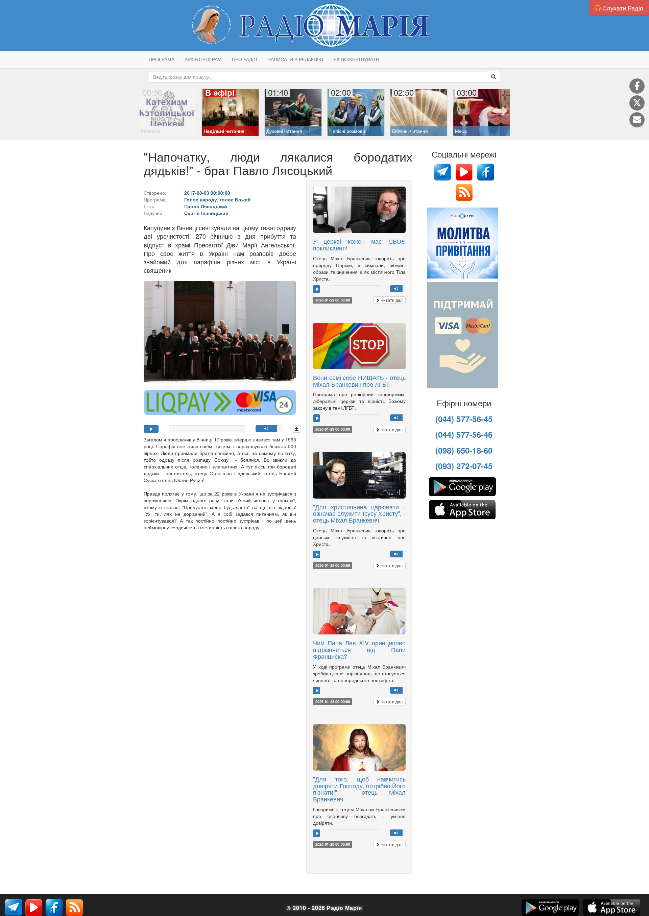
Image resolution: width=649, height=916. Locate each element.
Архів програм (203, 59)
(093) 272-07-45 (463, 466)
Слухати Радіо (622, 7)
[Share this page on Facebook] (637, 86)
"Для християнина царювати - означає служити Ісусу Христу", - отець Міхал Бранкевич (359, 513)
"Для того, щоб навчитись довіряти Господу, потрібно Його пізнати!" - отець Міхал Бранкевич (359, 788)
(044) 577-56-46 (463, 434)
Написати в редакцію (295, 59)
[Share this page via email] (637, 119)
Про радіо (244, 59)
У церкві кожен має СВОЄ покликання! (359, 244)
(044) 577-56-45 (463, 419)
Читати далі (392, 300)
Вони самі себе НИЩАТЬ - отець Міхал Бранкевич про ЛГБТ (359, 380)
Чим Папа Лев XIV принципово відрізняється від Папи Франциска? (359, 649)
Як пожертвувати (356, 59)
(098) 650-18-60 (463, 450)
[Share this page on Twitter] (637, 103)
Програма (161, 59)
